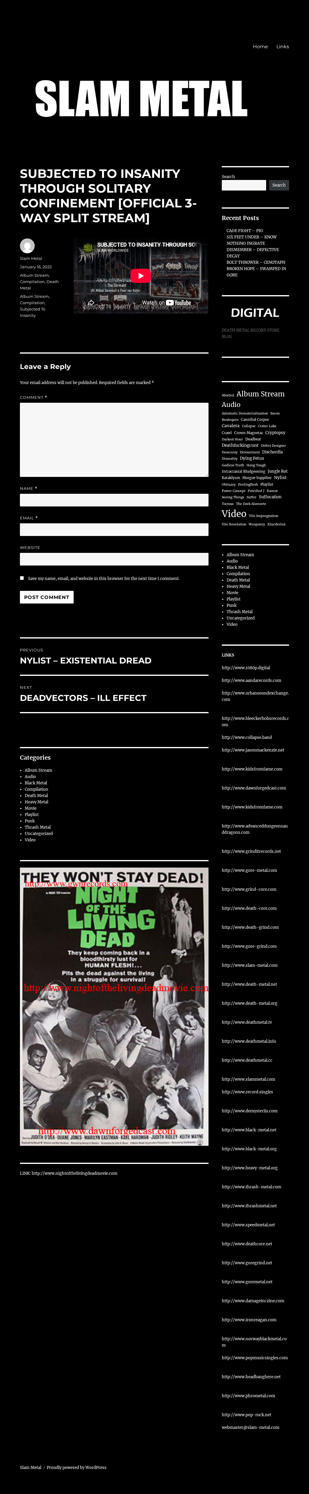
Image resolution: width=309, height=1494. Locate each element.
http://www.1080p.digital (246, 667)
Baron (275, 413)
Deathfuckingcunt (240, 445)
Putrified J (256, 491)
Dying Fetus (252, 458)
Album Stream (34, 275)
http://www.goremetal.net (247, 1281)
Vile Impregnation (263, 516)
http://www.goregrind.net (247, 1262)
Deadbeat (253, 439)
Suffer (251, 497)
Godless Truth (233, 465)
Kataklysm (231, 478)
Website (30, 547)
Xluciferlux (276, 524)
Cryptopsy (275, 432)
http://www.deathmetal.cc (247, 1060)
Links (282, 46)
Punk (30, 821)
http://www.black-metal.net (249, 1130)
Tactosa (228, 504)
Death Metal (36, 795)
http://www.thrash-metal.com (251, 1187)
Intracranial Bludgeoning (243, 471)
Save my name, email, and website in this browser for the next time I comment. (104, 578)
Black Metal (36, 783)
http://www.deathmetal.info (249, 1041)
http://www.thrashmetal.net (249, 1206)
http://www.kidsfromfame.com (252, 769)
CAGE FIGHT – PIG (245, 230)
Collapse (249, 426)
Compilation (32, 281)
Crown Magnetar (248, 433)
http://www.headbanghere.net (251, 1376)
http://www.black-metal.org (249, 1149)
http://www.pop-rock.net (246, 1414)
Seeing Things (233, 497)
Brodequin (230, 420)
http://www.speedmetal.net (248, 1225)
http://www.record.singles (247, 1092)
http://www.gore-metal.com (249, 870)
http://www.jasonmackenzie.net (253, 750)
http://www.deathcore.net (247, 1244)
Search (228, 176)
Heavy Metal (36, 802)
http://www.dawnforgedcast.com (254, 788)
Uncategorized (39, 833)
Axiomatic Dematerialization (245, 413)
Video (30, 840)
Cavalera (231, 425)
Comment (33, 397)
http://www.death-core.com (249, 908)
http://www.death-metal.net (249, 984)
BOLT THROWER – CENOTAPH (256, 262)
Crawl (227, 433)
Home (260, 46)
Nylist (280, 477)
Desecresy (229, 452)
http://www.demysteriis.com (250, 1111)
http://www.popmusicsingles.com (255, 1357)
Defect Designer (273, 446)
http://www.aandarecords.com (251, 680)
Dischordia (272, 451)
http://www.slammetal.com (248, 1079)
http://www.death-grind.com (250, 927)
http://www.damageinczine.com (253, 1300)
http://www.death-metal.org (249, 1003)
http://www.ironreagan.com (249, 1319)
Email (29, 518)
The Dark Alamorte (251, 504)
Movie (31, 808)
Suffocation (270, 497)
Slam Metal (31, 258)
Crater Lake (267, 426)
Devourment (250, 452)
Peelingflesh (248, 485)
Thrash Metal (38, 827)
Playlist (32, 814)
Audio (30, 776)
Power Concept (233, 491)
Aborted (228, 395)
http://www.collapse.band (247, 737)
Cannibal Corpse (255, 420)
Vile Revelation (234, 524)
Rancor (272, 491)
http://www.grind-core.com (249, 889)
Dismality (229, 459)
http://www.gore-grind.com (249, 946)
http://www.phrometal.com (248, 1395)
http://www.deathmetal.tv (247, 1022)
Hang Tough (256, 465)
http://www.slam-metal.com (250, 965)
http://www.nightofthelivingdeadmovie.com (74, 1173)
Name (28, 488)
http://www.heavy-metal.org (250, 1168)
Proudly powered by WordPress (77, 1467)
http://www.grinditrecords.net (251, 851)
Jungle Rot (278, 471)
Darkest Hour (232, 439)
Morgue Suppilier (257, 478)
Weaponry (257, 524)
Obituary (229, 485)
